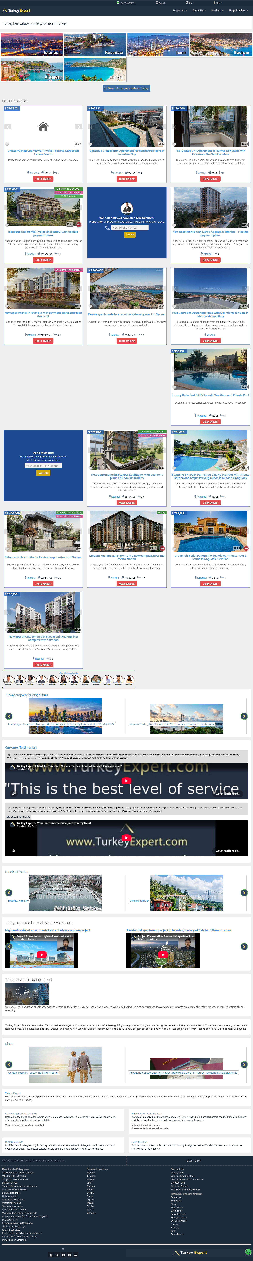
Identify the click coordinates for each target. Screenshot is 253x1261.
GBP (218, 3)
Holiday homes (10, 1196)
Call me (130, 234)
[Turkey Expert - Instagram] (57, 1254)
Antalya (90, 1179)
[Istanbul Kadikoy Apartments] (65, 897)
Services (216, 10)
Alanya (90, 1189)
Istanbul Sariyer (139, 900)
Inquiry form (177, 1172)
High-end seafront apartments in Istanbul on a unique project (47, 930)
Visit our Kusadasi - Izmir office (187, 1179)
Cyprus (90, 1199)
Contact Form (178, 1182)
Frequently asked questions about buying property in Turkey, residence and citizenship (183, 1072)
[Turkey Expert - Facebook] (63, 1254)
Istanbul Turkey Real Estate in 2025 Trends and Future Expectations (172, 724)
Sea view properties (12, 1206)
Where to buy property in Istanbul (24, 1125)
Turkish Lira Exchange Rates (185, 1189)
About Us (198, 10)
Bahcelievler (177, 1234)
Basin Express (178, 1214)
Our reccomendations (13, 1199)
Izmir (89, 1182)
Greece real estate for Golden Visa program (24, 1216)
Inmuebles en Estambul (14, 1239)
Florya (174, 1204)
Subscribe (43, 473)
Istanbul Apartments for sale (21, 1113)
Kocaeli (90, 1202)
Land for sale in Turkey (14, 1209)
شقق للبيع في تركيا (11, 1229)
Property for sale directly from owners (22, 1233)
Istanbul (91, 1172)
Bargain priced (9, 1182)
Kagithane (176, 1200)
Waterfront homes (11, 1202)
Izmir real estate (14, 1141)
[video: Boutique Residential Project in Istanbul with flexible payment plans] (77, 224)
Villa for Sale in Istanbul (14, 1176)
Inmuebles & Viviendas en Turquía (19, 1236)
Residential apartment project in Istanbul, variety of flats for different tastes (178, 930)
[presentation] (8, 716)
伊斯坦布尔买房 (10, 1219)
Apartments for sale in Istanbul (18, 1172)
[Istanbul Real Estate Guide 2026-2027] (65, 720)
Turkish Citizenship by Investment (19, 1186)
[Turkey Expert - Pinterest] (69, 1254)
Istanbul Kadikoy (18, 900)
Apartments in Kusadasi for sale (150, 1128)
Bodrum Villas (139, 1141)
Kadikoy (175, 1227)
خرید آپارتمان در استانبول (13, 1226)
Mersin (90, 1192)
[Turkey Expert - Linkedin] (75, 1254)
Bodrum (91, 1186)
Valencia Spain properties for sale (19, 1213)
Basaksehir (176, 1210)
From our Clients (179, 1186)
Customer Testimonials (21, 747)
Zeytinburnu (177, 1207)
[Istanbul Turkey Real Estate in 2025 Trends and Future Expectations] (186, 720)
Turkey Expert (13, 1093)
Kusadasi (91, 1176)
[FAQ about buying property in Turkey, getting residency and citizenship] (186, 1069)
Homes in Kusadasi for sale (146, 1113)
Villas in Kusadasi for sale (146, 1125)
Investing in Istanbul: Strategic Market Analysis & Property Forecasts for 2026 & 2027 (61, 724)
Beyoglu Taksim (179, 1217)
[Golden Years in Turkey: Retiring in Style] (65, 1069)
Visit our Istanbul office (183, 1176)
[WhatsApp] (248, 1251)
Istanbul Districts (16, 871)
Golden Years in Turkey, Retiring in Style (33, 1072)
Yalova (90, 1209)
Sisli (173, 1230)
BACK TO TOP (194, 1160)
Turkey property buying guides (26, 695)
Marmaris (91, 1213)
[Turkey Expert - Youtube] (51, 1254)
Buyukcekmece (179, 1220)
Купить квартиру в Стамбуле (17, 1223)
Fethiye (90, 1206)
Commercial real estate (14, 1189)
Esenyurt (175, 1224)
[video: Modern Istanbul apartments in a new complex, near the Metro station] (161, 548)
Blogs (9, 1043)
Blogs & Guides (237, 10)
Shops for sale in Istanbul (15, 1179)
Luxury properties (11, 1192)
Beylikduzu (176, 1197)
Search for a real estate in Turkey (128, 88)
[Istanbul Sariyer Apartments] (186, 897)
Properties (179, 10)
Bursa (90, 1196)
